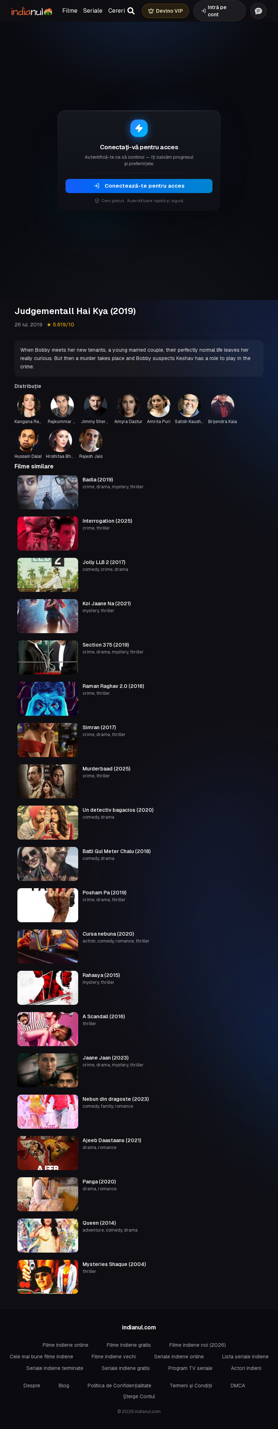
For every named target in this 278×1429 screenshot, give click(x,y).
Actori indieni (246, 1368)
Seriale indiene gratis (126, 1368)
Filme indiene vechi (114, 1356)
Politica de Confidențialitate (119, 1385)
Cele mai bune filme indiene (41, 1356)
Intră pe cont (217, 11)
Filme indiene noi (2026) (197, 1345)
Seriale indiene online (179, 1356)
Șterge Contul (139, 1396)
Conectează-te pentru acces (145, 185)
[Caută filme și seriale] (131, 10)
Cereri (116, 10)
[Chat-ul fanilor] (258, 10)
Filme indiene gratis (129, 1345)
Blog (64, 1385)
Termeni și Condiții (191, 1385)
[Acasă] (31, 11)
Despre (32, 1385)
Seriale (92, 10)
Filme (69, 10)
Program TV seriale (190, 1368)
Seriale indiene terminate (54, 1368)
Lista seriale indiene (245, 1356)
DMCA (238, 1385)
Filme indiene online (65, 1345)
